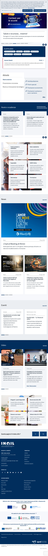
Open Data (3, 489)
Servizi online (3, 484)
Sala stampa (14, 177)
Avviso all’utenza (17, 534)
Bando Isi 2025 (17, 54)
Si (35, 434)
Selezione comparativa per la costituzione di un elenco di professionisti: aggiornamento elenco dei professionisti (11, 119)
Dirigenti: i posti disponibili (18, 400)
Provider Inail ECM (8, 54)
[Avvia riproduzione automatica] (43, 45)
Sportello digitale (4, 465)
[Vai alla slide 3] (10, 43)
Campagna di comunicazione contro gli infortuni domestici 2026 (34, 373)
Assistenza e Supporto (28, 463)
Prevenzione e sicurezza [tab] (10, 83)
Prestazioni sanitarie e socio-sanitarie (35, 92)
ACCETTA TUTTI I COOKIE (27, 10)
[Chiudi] (46, 2)
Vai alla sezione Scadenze (42, 108)
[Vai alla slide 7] (26, 43)
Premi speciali (32, 84)
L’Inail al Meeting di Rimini (14, 244)
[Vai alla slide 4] (14, 43)
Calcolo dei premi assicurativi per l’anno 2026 (35, 117)
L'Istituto (26, 453)
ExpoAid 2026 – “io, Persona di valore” (35, 318)
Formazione (33, 177)
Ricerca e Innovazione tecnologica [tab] (13, 87)
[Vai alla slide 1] (3, 43)
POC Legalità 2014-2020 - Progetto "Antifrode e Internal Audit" (23, 513)
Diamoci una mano (15, 414)
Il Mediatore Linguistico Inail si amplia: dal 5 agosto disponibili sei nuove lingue (35, 279)
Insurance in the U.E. (27, 54)
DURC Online (33, 163)
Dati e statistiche (34, 147)
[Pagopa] (34, 542)
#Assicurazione (33, 386)
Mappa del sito (4, 537)
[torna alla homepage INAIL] (7, 444)
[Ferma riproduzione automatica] (46, 45)
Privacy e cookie (27, 489)
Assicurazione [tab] (7, 79)
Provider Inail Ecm (27, 487)
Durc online (3, 482)
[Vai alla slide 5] (18, 43)
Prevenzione (26, 457)
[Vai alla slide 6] (22, 43)
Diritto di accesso (27, 482)
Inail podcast (26, 51)
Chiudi (40, 60)
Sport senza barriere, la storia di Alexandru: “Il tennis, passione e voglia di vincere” (11, 373)
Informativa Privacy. (31, 8)
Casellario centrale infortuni (6, 491)
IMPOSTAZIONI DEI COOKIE (7, 10)
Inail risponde (3, 463)
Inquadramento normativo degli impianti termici (11, 315)
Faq (2, 487)
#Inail (28, 386)
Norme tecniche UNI (35, 400)
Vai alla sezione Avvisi (41, 106)
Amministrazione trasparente (29, 480)
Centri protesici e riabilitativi (15, 147)
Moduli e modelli (4, 480)
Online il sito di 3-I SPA (36, 414)
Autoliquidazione (33, 81)
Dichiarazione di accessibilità (27, 534)
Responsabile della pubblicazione (7, 534)
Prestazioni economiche (35, 88)
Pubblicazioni (19, 51)
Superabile (13, 163)
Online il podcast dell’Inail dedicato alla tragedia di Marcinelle (10, 279)
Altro (44, 97)
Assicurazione (27, 455)
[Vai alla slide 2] (6, 43)
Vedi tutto (45, 345)
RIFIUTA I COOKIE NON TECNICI (40, 10)
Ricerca (25, 459)
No (43, 434)
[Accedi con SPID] (42, 542)
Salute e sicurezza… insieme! (15, 33)
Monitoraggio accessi (38, 534)
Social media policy (43, 548)
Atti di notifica (26, 484)
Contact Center (4, 457)
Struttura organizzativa (10, 51)
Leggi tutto (44, 199)
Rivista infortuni (34, 51)
